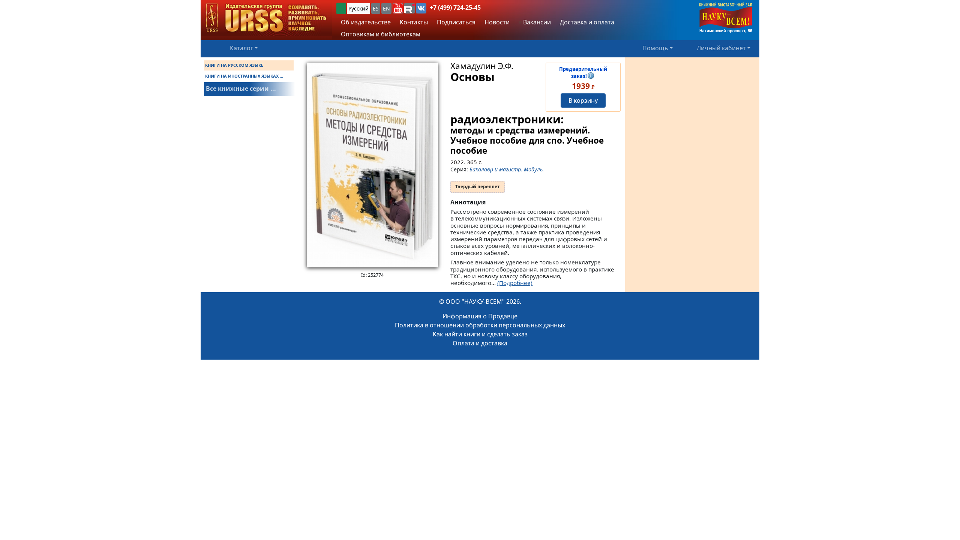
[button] (398, 8)
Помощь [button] (655, 48)
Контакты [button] (414, 22)
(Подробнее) (514, 282)
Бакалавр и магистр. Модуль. (507, 169)
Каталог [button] (241, 48)
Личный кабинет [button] (721, 48)
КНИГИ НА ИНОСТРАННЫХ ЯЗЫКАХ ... (244, 76)
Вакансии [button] (536, 22)
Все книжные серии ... (241, 88)
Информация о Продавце (480, 316)
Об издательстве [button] (366, 22)
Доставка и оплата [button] (587, 22)
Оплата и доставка (480, 343)
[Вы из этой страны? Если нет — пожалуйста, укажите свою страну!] (341, 8)
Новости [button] (497, 22)
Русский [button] (358, 8)
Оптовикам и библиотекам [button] (380, 34)
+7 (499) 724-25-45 (455, 7)
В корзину (583, 100)
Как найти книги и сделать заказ (480, 334)
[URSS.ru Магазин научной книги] (266, 18)
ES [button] (376, 8)
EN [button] (386, 8)
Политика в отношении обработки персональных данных (480, 325)
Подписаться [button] (456, 22)
